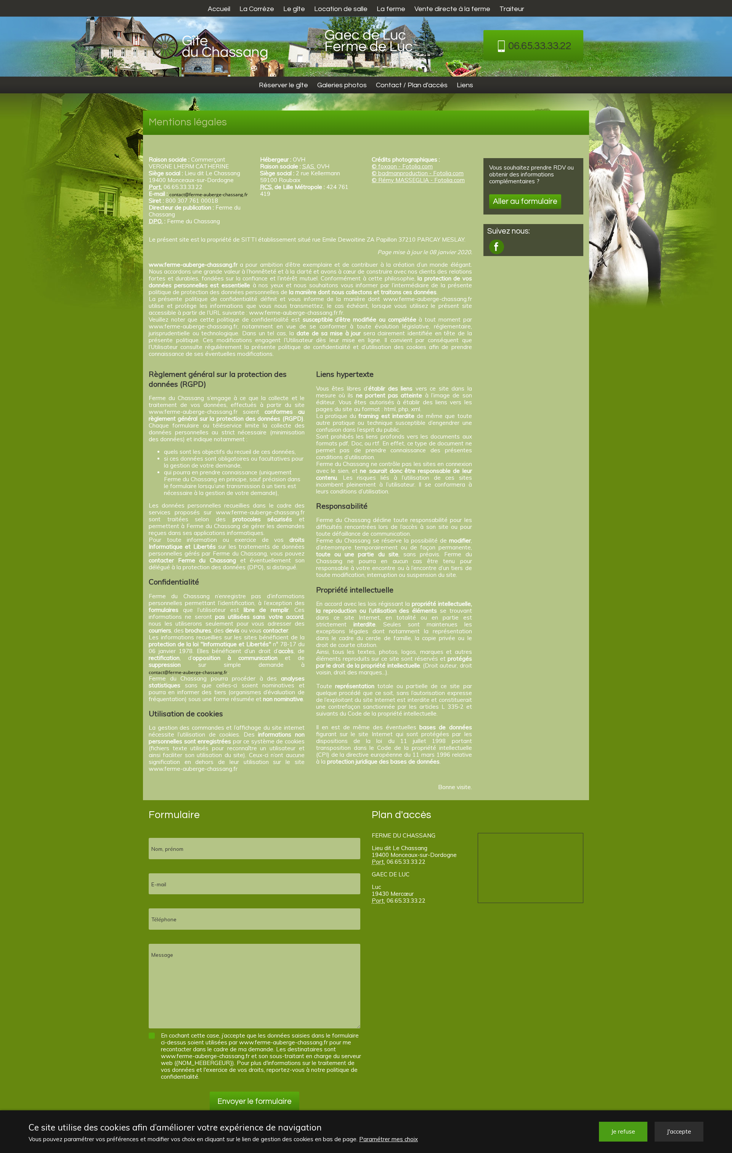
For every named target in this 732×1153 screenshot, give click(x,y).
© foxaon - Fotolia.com (402, 166)
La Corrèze (256, 9)
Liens (465, 85)
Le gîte (294, 9)
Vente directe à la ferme (452, 9)
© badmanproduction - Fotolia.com (418, 173)
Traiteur (511, 9)
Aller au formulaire (525, 201)
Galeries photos (342, 85)
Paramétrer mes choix (388, 1139)
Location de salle (341, 9)
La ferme (391, 9)
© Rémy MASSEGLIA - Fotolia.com (418, 180)
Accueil (219, 9)
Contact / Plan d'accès (412, 85)
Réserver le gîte (283, 85)
